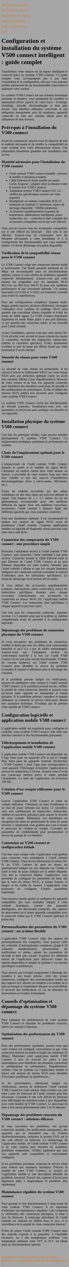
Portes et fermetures (13, 20)
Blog (4, 31)
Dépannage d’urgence (15, 10)
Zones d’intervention (14, 26)
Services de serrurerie (14, 4)
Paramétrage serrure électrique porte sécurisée (29, 1256)
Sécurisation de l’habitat (16, 15)
